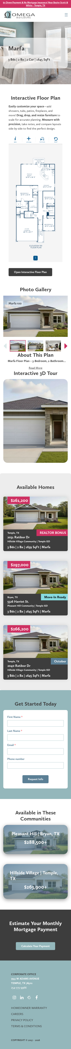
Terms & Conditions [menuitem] (26, 1026)
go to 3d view (35, 421)
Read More (35, 368)
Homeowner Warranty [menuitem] (29, 1008)
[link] (35, 524)
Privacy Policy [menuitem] (22, 1020)
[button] (66, 346)
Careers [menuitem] (17, 1014)
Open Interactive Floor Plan (30, 272)
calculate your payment (35, 946)
